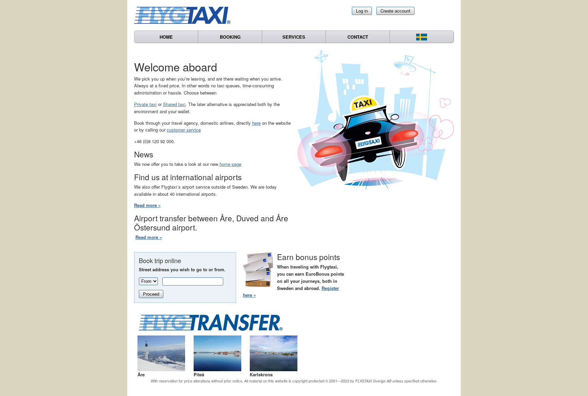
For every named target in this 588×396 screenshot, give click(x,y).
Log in (362, 10)
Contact (357, 37)
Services (293, 37)
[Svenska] (422, 37)
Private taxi (145, 104)
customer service (184, 129)
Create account (395, 10)
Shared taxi (174, 104)
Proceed (151, 294)
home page (230, 164)
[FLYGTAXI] (185, 15)
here (256, 123)
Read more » (147, 205)
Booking (230, 37)
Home (166, 37)
